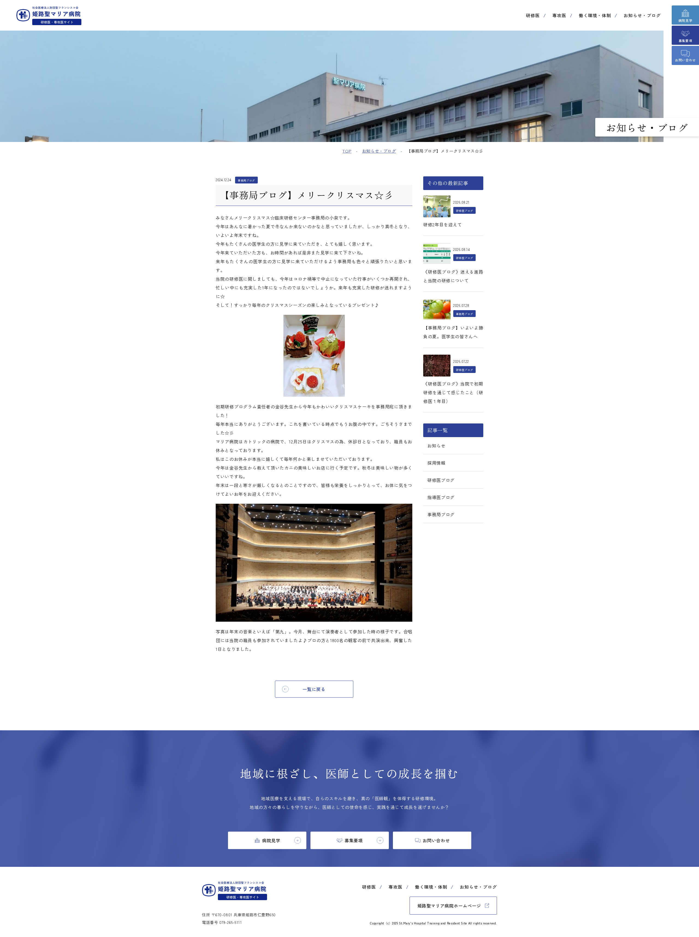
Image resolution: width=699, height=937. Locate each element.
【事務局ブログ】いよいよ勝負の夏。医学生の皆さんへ (453, 332)
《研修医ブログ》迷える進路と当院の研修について (453, 276)
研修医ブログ (441, 480)
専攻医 (559, 15)
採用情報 (436, 462)
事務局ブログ (441, 514)
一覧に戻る (314, 689)
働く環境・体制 (595, 15)
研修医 (533, 15)
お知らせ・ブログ (642, 15)
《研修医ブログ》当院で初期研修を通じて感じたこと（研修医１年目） (453, 392)
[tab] (267, 840)
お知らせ (436, 445)
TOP (346, 151)
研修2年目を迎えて (442, 224)
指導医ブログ (441, 497)
